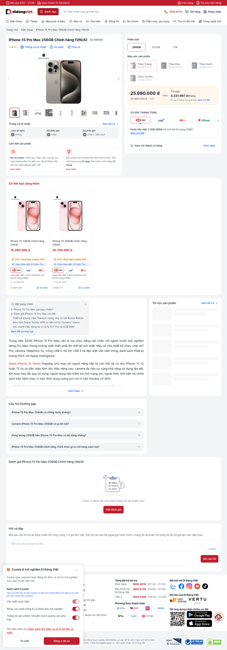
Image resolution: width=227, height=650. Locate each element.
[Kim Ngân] (147, 616)
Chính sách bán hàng (72, 589)
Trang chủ (12, 29)
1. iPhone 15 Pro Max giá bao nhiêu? (32, 309)
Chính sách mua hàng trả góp (77, 599)
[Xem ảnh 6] (72, 113)
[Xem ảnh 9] (106, 113)
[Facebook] (181, 586)
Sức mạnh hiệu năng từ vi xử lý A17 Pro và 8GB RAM (43, 326)
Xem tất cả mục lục (22, 331)
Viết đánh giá (113, 509)
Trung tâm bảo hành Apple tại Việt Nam (83, 614)
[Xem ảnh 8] (95, 113)
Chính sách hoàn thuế (73, 604)
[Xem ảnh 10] (118, 113)
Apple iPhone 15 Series (25, 363)
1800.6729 (139, 589)
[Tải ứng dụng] (199, 614)
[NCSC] (173, 642)
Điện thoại (27, 29)
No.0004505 (96, 40)
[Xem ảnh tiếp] (218, 121)
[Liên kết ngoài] (173, 586)
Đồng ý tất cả (62, 640)
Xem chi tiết (204, 100)
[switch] (75, 601)
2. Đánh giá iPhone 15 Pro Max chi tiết (33, 313)
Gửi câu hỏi (209, 558)
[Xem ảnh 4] (49, 113)
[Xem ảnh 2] (26, 113)
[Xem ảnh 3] (37, 113)
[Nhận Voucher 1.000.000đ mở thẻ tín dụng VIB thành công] (29, 270)
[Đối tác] (178, 601)
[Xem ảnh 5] (60, 113)
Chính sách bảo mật (72, 594)
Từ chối (24, 640)
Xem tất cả (108, 123)
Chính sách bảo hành (72, 584)
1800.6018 (139, 584)
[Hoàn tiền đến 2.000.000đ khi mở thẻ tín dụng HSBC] (16, 270)
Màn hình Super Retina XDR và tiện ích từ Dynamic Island (46, 322)
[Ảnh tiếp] (119, 78)
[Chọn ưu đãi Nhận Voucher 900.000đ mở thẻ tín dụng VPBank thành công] (204, 120)
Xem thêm (15, 169)
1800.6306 (139, 596)
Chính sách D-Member (73, 609)
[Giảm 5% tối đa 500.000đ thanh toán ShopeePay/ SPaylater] (42, 270)
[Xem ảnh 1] (15, 113)
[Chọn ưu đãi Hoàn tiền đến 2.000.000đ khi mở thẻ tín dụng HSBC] (140, 120)
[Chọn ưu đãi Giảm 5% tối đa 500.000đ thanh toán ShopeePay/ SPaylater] (183, 120)
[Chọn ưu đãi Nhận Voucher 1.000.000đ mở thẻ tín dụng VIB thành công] (161, 120)
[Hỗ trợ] (218, 616)
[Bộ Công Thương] (193, 642)
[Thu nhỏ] (76, 570)
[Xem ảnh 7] (83, 113)
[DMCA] (213, 642)
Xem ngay (209, 145)
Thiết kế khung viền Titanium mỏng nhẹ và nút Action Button (48, 318)
